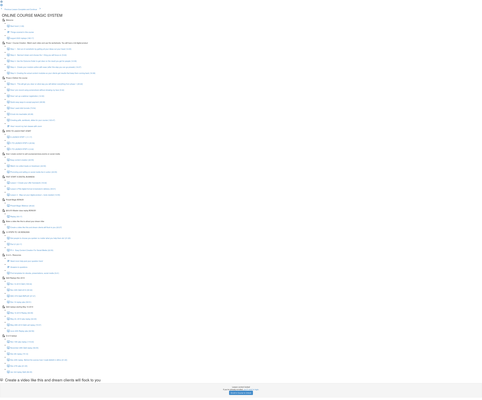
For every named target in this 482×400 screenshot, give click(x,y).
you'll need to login (251, 389)
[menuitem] (1, 6)
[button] (1, 2)
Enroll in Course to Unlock (241, 393)
